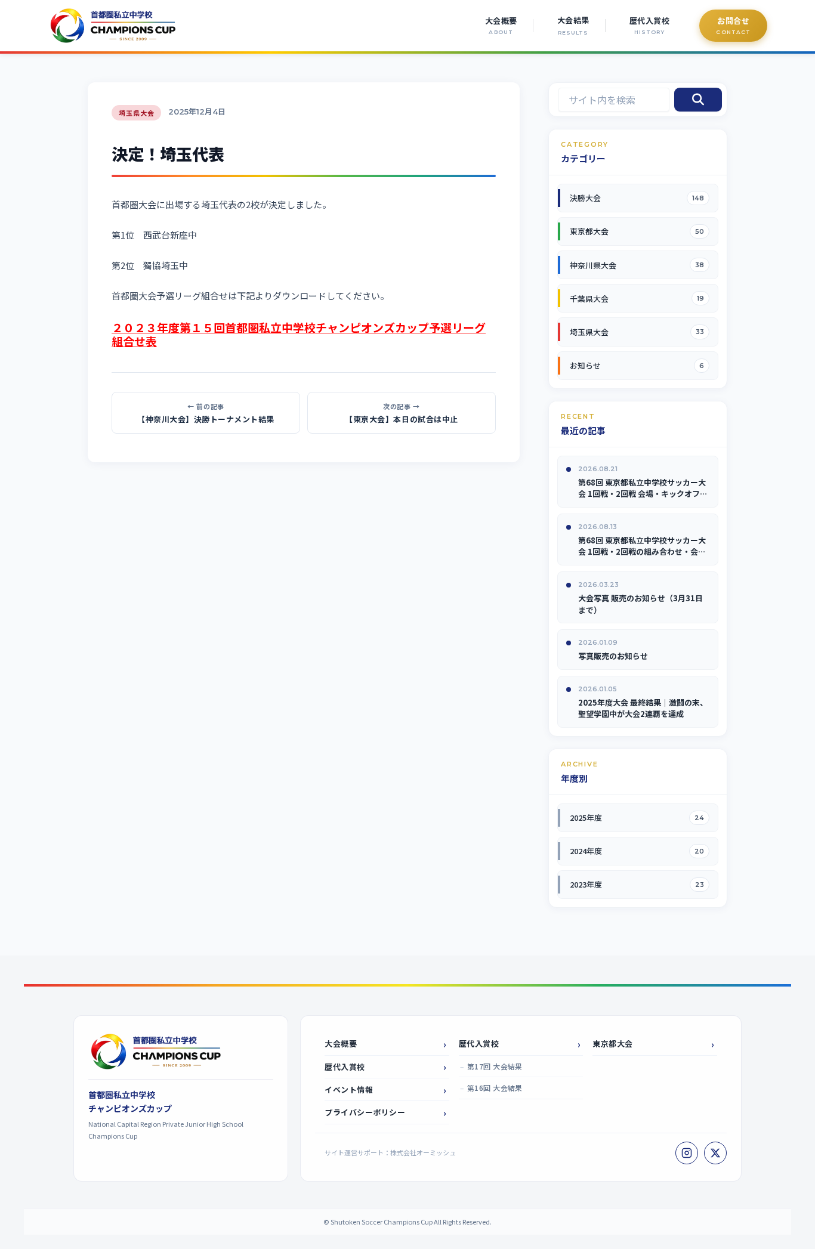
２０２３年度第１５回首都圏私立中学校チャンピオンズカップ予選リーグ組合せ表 (299, 334)
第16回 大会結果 (495, 1088)
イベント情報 (349, 1089)
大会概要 (341, 1043)
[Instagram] (686, 1153)
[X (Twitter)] (715, 1153)
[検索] (698, 100)
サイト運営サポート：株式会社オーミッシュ (390, 1152)
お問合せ (733, 20)
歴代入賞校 (345, 1066)
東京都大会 (612, 1043)
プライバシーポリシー (365, 1112)
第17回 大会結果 (495, 1066)
